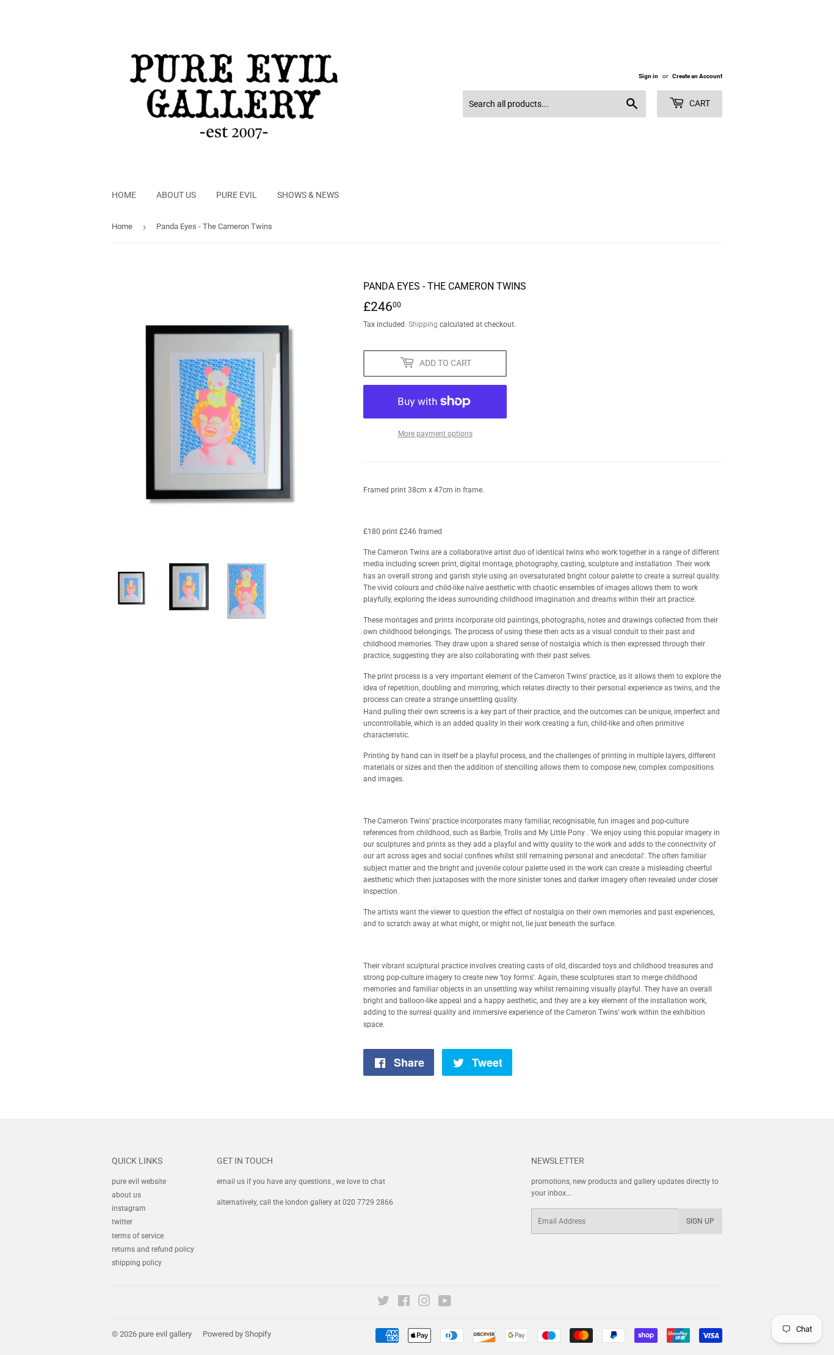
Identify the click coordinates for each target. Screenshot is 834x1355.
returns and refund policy (153, 1249)
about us (126, 1195)
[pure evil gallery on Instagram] (424, 1303)
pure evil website (139, 1181)
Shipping (423, 324)
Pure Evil (236, 195)
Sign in (648, 76)
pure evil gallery (165, 1334)
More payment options (435, 433)
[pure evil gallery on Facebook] (403, 1303)
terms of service (138, 1236)
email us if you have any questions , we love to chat (301, 1181)
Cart (698, 103)
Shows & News (308, 195)
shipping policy (137, 1262)
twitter (122, 1222)
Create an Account (697, 76)
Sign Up (700, 1221)
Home (124, 195)
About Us (176, 195)
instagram (129, 1208)
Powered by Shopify (237, 1334)
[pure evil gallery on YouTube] (444, 1303)
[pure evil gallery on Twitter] (383, 1303)
